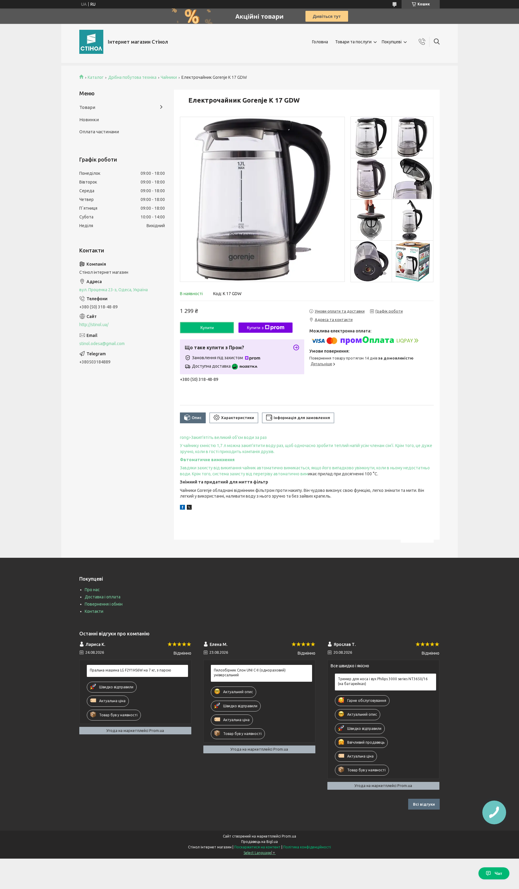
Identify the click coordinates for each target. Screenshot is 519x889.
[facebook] (182, 508)
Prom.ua (289, 836)
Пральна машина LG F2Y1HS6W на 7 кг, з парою (130, 670)
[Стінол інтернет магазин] (91, 42)
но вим (301, 473)
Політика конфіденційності (307, 847)
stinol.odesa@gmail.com (102, 343)
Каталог (96, 77)
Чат (498, 873)
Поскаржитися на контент (257, 847)
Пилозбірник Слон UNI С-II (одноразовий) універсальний (250, 672)
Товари (87, 107)
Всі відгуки (424, 804)
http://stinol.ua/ (93, 324)
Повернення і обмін (104, 604)
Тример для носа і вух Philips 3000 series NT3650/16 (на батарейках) (383, 681)
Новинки (89, 119)
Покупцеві (392, 41)
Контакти (94, 611)
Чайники (169, 77)
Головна (320, 41)
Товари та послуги (353, 41)
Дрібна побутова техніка (132, 77)
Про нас (92, 589)
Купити (207, 327)
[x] (189, 508)
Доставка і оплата (102, 596)
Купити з (255, 327)
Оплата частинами (99, 131)
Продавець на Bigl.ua (259, 842)
